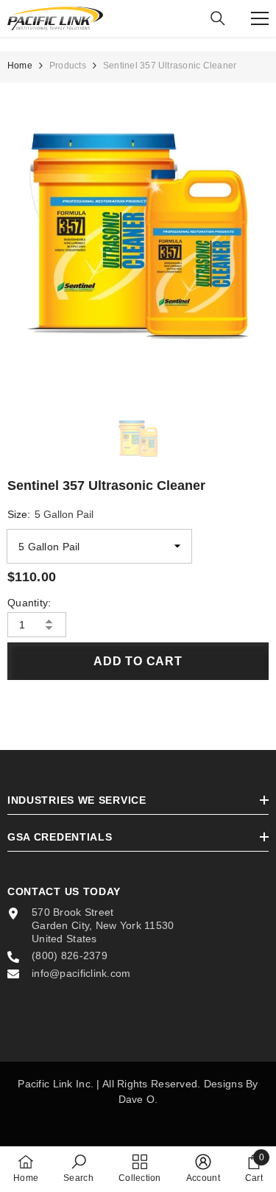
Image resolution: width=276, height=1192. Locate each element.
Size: (50, 514)
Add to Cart (138, 661)
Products (67, 65)
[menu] (260, 18)
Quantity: (29, 603)
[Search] (218, 18)
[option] (138, 239)
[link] (78, 1168)
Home (19, 65)
